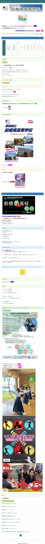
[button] (14, 48)
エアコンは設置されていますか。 (10, 513)
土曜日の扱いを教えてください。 (10, 506)
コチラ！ (38, 30)
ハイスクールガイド (22, 275)
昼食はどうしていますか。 (9, 509)
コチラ (15, 96)
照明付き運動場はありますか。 (10, 516)
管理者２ (12, 67)
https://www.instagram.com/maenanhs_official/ (11, 94)
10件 (12, 501)
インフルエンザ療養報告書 (7, 290)
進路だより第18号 (5, 73)
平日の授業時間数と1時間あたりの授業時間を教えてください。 (16, 531)
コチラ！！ (10, 165)
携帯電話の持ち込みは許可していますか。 (12, 519)
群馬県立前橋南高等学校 (8, 1)
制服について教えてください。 (10, 525)
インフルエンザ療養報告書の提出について (10, 292)
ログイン (42, 1)
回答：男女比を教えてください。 (10, 503)
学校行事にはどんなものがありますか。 (11, 522)
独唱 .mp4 (13, 223)
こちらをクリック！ (6, 310)
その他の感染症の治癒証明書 (7, 303)
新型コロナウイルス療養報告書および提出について (12, 298)
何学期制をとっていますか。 (9, 528)
